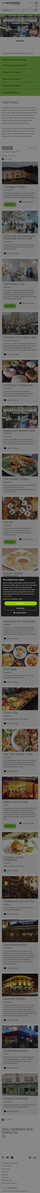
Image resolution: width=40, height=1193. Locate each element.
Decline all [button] (21, 608)
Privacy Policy (7, 596)
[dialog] (20, 596)
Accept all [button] (20, 603)
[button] (20, 599)
